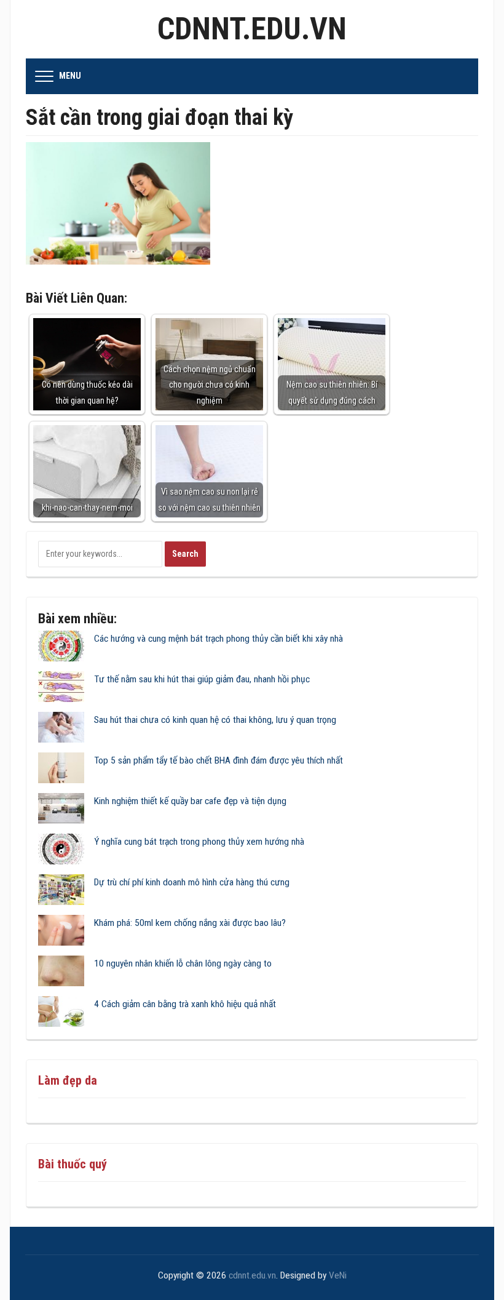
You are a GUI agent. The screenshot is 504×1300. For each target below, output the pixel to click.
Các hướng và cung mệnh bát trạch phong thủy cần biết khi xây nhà (218, 638)
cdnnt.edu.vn (252, 29)
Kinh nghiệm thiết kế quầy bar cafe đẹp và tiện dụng (190, 801)
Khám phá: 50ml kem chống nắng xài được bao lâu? (190, 922)
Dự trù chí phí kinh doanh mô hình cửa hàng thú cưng (191, 882)
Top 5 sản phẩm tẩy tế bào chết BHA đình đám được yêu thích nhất (218, 760)
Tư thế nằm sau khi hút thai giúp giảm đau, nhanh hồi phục (202, 679)
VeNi (338, 1275)
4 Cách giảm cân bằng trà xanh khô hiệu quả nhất (185, 1004)
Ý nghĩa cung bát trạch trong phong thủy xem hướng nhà (199, 841)
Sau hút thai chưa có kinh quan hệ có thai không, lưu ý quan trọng (215, 719)
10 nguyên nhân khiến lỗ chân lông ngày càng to (183, 963)
